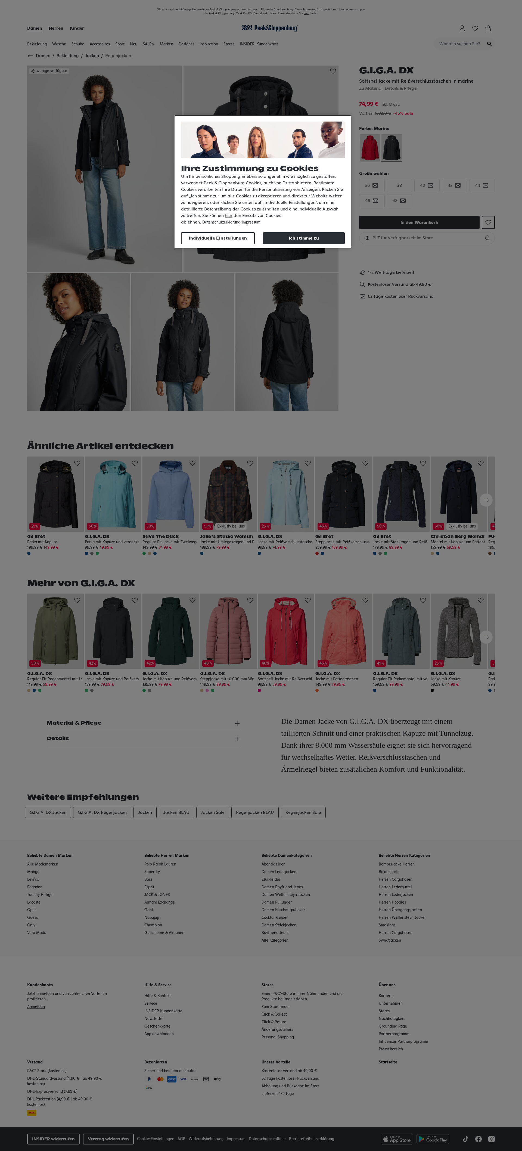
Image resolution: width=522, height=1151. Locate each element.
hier (228, 215)
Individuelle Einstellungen (218, 238)
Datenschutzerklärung (221, 222)
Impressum (251, 222)
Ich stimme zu (304, 238)
